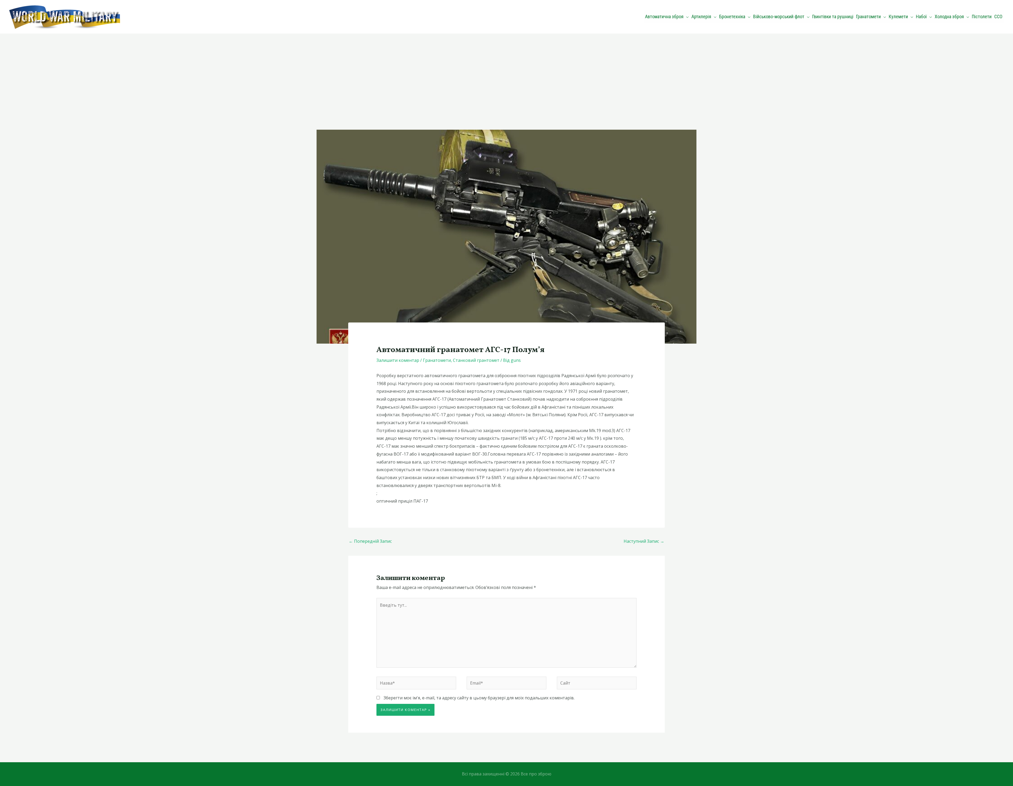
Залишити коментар (397, 360)
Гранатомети (437, 360)
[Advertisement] (506, 73)
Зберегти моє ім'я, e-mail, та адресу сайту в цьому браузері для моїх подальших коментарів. (479, 698)
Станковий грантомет (476, 360)
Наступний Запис (644, 541)
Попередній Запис (370, 541)
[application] (686, 16)
